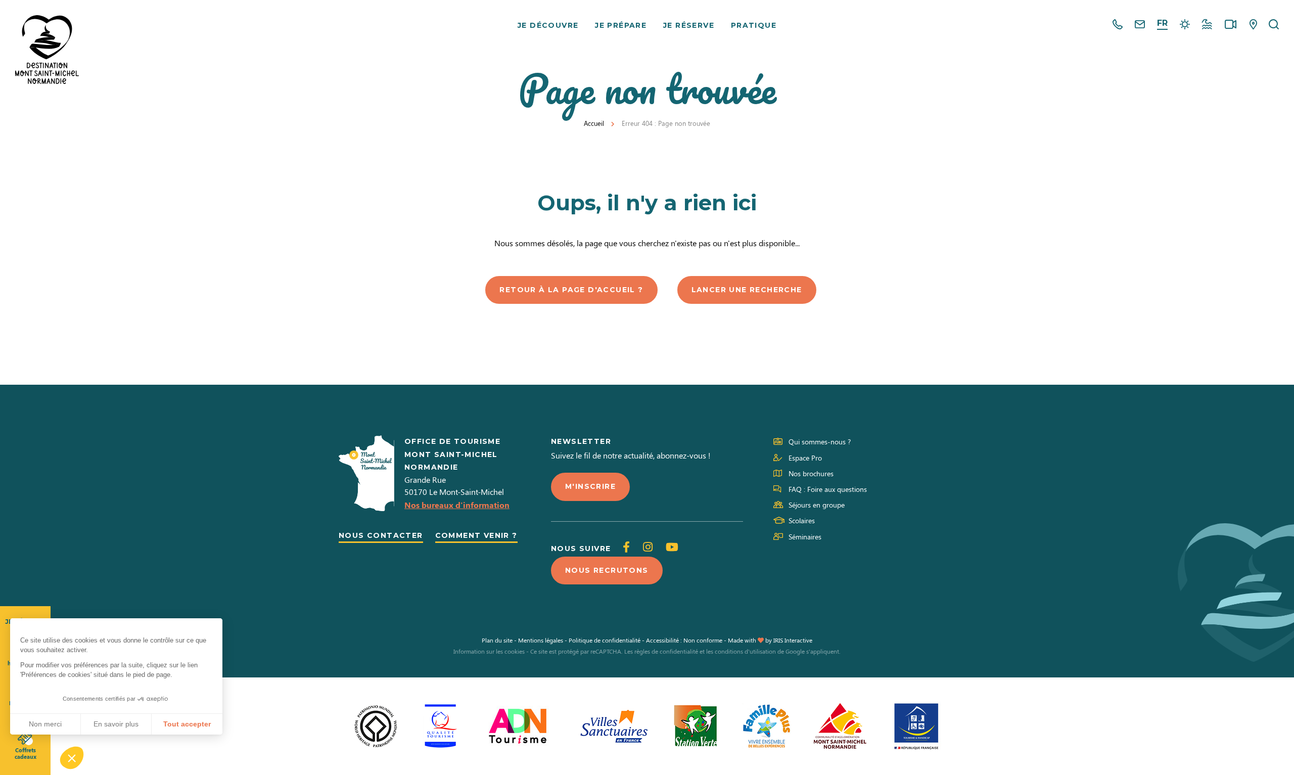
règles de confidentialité (666, 651)
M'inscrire (590, 486)
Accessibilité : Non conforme (684, 640)
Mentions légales (540, 640)
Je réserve (688, 25)
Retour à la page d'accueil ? (571, 289)
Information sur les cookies (489, 651)
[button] (72, 758)
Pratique (753, 25)
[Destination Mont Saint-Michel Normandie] (47, 49)
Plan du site (497, 640)
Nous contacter (381, 535)
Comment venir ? (476, 535)
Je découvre (548, 25)
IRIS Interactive (792, 640)
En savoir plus (116, 724)
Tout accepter (187, 724)
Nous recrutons (607, 570)
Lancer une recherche (746, 289)
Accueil (594, 123)
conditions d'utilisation (745, 651)
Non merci (45, 724)
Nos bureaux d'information (457, 504)
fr (1162, 23)
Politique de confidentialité (604, 640)
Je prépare (620, 25)
